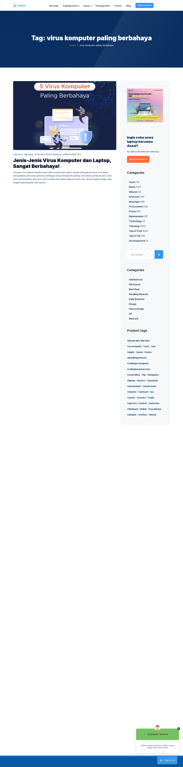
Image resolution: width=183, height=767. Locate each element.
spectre (132, 403)
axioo (149, 352)
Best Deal (134, 289)
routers (142, 397)
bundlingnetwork (137, 357)
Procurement (136, 206)
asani (140, 352)
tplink (143, 409)
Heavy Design (136, 308)
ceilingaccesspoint (138, 363)
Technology (135, 221)
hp (144, 374)
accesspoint (135, 346)
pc (152, 391)
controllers (134, 374)
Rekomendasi (136, 216)
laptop (131, 380)
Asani (132, 182)
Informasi (134, 196)
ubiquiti (132, 414)
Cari (159, 254)
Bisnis (132, 187)
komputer (153, 374)
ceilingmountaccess (139, 369)
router (131, 397)
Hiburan (133, 192)
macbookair (134, 386)
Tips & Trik (134, 235)
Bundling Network (138, 294)
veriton (143, 414)
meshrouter (150, 386)
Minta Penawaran (138, 159)
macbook (153, 380)
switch (143, 403)
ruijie (151, 397)
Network (133, 318)
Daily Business (137, 299)
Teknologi (18, 154)
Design (132, 304)
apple (131, 352)
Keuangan (134, 201)
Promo (132, 211)
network (143, 391)
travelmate (155, 409)
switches (154, 403)
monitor (132, 391)
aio (153, 346)
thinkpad (133, 409)
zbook (153, 414)
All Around (134, 284)
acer (146, 346)
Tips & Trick (135, 231)
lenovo (141, 380)
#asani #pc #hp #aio (139, 340)
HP (130, 313)
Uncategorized (137, 240)
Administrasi (135, 279)
